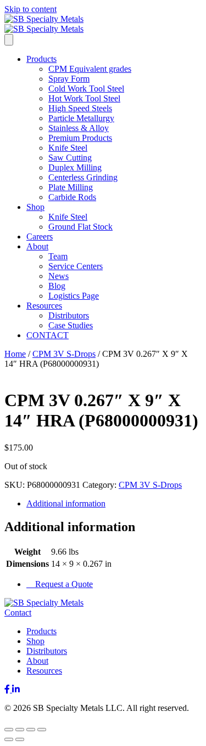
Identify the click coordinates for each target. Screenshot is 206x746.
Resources (44, 305)
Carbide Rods (72, 197)
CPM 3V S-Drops (64, 353)
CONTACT (47, 335)
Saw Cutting (70, 157)
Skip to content (30, 9)
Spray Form (69, 78)
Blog (56, 286)
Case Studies (70, 325)
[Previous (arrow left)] (8, 739)
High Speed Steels (80, 108)
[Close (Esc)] (41, 729)
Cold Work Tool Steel (86, 88)
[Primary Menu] (8, 39)
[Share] (30, 729)
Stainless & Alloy (78, 128)
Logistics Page (73, 295)
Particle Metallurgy (81, 118)
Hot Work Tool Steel (84, 98)
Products (41, 59)
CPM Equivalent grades (89, 68)
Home (15, 353)
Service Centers (75, 266)
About (37, 246)
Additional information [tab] (65, 503)
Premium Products (80, 138)
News (58, 276)
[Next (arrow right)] (19, 739)
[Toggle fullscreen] (19, 729)
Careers (39, 236)
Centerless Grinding (83, 177)
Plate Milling (70, 187)
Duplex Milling (75, 167)
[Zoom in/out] (8, 729)
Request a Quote (63, 584)
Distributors (68, 315)
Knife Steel (67, 147)
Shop (35, 207)
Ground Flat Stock (80, 226)
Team (58, 256)
